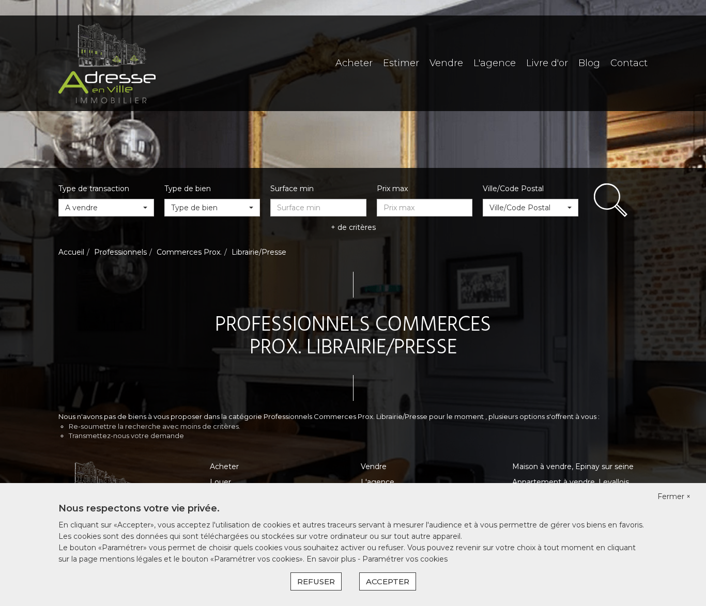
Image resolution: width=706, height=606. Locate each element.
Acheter (354, 63)
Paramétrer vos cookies (405, 559)
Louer (220, 482)
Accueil (71, 252)
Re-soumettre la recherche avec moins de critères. (154, 426)
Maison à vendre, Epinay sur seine (573, 466)
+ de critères (353, 227)
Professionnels (120, 252)
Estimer (401, 63)
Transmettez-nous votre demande (126, 435)
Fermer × (673, 496)
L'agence (494, 63)
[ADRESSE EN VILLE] (107, 62)
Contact (629, 63)
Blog (589, 63)
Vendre (446, 63)
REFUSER (316, 581)
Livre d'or (547, 63)
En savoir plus (332, 559)
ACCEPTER (387, 581)
